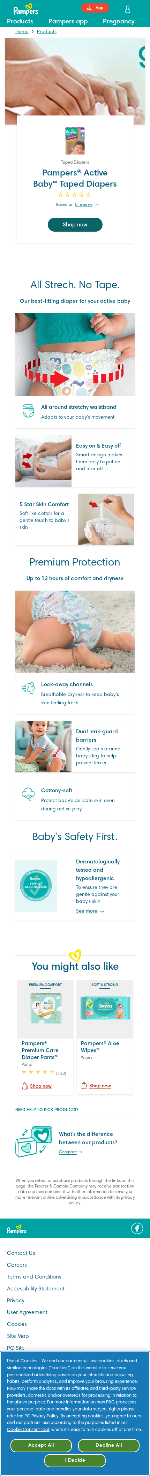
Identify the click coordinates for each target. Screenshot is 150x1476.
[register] (128, 9)
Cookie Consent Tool (28, 1430)
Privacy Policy (45, 1416)
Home (22, 32)
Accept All (41, 1445)
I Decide (75, 1460)
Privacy (15, 1301)
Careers (17, 1265)
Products (47, 32)
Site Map (18, 1336)
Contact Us (21, 1253)
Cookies (17, 1324)
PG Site (16, 1348)
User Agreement (27, 1313)
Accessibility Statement (36, 1289)
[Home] (23, 9)
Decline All (109, 1445)
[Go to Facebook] (137, 1228)
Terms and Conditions (34, 1277)
